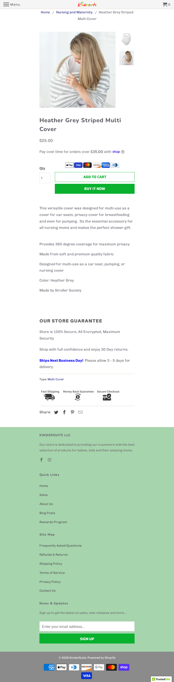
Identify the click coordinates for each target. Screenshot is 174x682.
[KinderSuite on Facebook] (41, 459)
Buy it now (94, 188)
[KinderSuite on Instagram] (50, 459)
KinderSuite (78, 657)
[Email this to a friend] (79, 412)
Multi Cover (56, 379)
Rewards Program (53, 522)
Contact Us (47, 591)
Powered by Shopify (101, 657)
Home (43, 486)
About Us (46, 504)
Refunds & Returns (53, 555)
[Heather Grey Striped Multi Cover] (69, 70)
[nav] (11, 4)
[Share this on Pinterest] (71, 412)
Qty (42, 168)
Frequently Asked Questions (60, 546)
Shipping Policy (50, 564)
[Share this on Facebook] (63, 412)
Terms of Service (52, 573)
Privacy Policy (49, 582)
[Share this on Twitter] (55, 412)
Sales (43, 495)
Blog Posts (47, 513)
